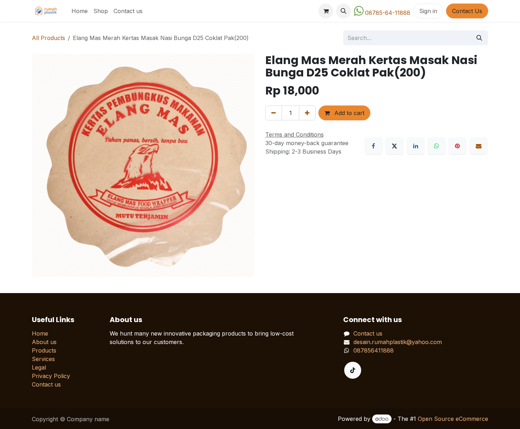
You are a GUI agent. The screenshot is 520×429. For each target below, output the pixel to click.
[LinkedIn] (415, 145)
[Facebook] (373, 145)
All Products (48, 37)
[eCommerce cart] (325, 11)
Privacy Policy (51, 375)
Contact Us (467, 11)
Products (44, 350)
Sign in (428, 11)
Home (40, 333)
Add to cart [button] (348, 112)
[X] (394, 145)
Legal (39, 367)
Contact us (46, 384)
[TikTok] (352, 370)
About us (44, 341)
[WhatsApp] (436, 145)
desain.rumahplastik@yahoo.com (397, 341)
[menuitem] (80, 11)
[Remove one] (273, 112)
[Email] (478, 145)
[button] (343, 11)
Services (43, 358)
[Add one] (307, 112)
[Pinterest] (457, 145)
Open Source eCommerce (453, 418)
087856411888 (373, 350)
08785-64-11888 (387, 12)
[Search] (479, 37)
